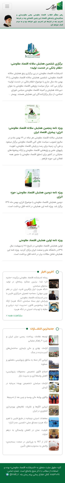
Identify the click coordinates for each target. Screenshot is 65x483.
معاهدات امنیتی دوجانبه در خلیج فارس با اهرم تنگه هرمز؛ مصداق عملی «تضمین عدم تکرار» (27, 420)
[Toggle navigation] (7, 6)
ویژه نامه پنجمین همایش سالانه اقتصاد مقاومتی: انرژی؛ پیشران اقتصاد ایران (35, 130)
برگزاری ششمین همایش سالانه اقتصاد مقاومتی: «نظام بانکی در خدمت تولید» (36, 66)
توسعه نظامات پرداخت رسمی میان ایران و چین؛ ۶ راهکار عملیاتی (27, 338)
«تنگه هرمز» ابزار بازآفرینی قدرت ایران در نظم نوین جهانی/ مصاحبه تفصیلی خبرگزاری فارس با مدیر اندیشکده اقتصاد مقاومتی (27, 293)
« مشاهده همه (14, 315)
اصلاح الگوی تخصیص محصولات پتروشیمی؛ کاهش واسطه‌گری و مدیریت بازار (27, 374)
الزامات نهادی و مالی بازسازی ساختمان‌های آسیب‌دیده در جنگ (27, 350)
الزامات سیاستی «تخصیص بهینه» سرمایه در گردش (27, 385)
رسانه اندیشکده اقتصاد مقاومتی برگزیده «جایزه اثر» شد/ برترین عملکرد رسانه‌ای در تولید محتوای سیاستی (27, 282)
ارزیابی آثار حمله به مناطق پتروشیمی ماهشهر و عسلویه (27, 362)
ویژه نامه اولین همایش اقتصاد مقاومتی (40, 240)
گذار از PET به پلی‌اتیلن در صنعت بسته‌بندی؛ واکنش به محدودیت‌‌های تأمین (27, 444)
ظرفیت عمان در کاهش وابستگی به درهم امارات (27, 432)
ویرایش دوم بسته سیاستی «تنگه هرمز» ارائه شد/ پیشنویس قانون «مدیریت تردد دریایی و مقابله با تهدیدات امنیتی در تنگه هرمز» (27, 305)
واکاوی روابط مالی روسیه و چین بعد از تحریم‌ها (27, 397)
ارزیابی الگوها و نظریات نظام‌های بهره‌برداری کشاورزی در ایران (27, 409)
